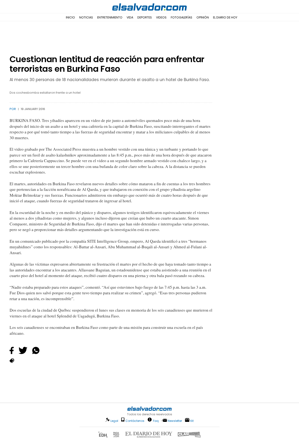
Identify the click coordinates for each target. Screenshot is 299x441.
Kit (192, 420)
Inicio (70, 17)
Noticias (86, 17)
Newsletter (175, 421)
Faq (156, 420)
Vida (130, 17)
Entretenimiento (109, 17)
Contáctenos (134, 421)
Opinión (202, 17)
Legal (114, 421)
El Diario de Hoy (225, 17)
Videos (161, 17)
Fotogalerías (181, 17)
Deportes (144, 17)
